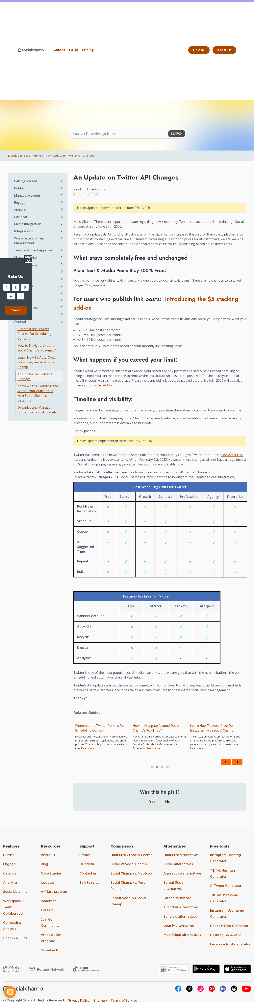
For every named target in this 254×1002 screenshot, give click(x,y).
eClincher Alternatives (181, 907)
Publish (8, 855)
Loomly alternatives (179, 926)
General (39, 155)
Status (84, 855)
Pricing (88, 50)
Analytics (10, 882)
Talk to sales (89, 882)
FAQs (73, 50)
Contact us (88, 873)
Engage (9, 864)
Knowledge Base (19, 155)
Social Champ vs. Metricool (132, 873)
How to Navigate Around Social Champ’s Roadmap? (108, 728)
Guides (59, 50)
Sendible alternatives (180, 916)
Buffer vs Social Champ (129, 864)
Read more (105, 748)
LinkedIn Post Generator (229, 926)
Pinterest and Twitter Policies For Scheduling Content (34, 334)
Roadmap (48, 901)
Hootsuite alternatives (181, 855)
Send (16, 310)
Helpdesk (86, 864)
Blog (44, 864)
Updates (47, 882)
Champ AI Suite (15, 938)
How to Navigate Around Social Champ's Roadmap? (36, 347)
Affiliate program (54, 892)
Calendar (10, 873)
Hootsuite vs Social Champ (131, 855)
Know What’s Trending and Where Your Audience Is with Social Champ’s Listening (225, 730)
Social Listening (15, 892)
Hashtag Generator (225, 935)
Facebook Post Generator (230, 944)
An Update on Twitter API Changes (71, 155)
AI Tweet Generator (225, 886)
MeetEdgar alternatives (182, 935)
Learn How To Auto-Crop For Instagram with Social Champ (164, 728)
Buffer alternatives (178, 864)
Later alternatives (177, 898)
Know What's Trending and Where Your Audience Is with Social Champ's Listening (37, 393)
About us (48, 855)
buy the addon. (101, 385)
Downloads (50, 950)
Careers (47, 910)
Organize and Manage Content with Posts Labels (36, 409)
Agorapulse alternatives (182, 873)
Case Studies (51, 873)
